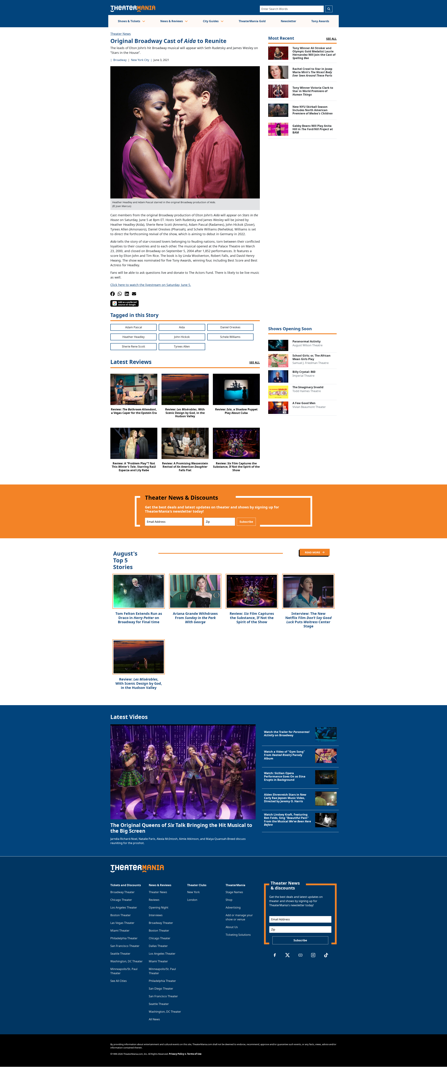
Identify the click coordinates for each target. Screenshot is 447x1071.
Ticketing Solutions (238, 935)
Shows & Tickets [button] (129, 21)
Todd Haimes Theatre (306, 391)
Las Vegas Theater (122, 923)
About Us (232, 927)
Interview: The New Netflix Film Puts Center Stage (308, 619)
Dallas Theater (158, 946)
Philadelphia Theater (124, 938)
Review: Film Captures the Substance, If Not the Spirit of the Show (252, 617)
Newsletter (288, 21)
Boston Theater (120, 915)
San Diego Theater (161, 988)
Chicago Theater (121, 900)
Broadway (120, 60)
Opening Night (158, 907)
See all (331, 39)
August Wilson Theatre (307, 345)
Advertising (233, 907)
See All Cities (118, 981)
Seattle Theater (120, 954)
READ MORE (313, 552)
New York (193, 892)
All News (154, 1019)
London (192, 900)
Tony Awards (320, 21)
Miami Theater (120, 930)
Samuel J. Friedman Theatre (310, 363)
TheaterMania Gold (252, 21)
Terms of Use (194, 1053)
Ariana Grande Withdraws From (195, 617)
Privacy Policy (176, 1053)
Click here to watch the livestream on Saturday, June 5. (150, 285)
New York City (140, 60)
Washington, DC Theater (126, 961)
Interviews (156, 915)
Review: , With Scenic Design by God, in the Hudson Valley (138, 683)
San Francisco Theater (125, 946)
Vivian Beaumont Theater (309, 407)
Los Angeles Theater (123, 907)
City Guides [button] (211, 21)
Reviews (154, 900)
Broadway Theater (122, 892)
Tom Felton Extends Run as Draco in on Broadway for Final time (138, 617)
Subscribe (246, 522)
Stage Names (234, 892)
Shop (229, 900)
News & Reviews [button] (172, 21)
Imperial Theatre (303, 376)
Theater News (120, 34)
